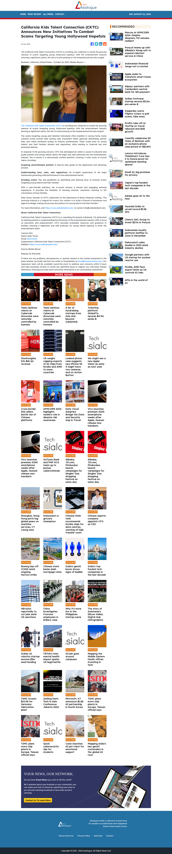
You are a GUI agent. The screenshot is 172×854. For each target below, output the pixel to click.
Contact (109, 836)
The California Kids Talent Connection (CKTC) (41, 125)
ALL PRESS (48, 14)
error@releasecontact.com (90, 261)
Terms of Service (66, 836)
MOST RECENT (34, 14)
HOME (23, 14)
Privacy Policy (83, 836)
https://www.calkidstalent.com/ (59, 208)
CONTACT (59, 14)
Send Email (32, 239)
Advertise (98, 836)
